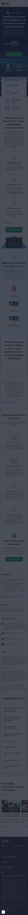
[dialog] (14, 457)
